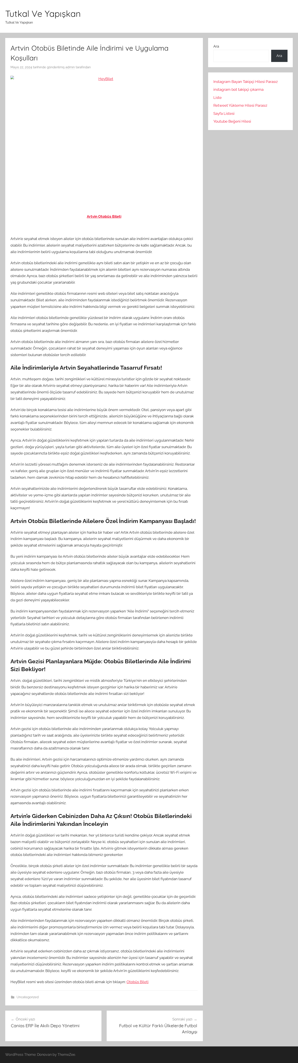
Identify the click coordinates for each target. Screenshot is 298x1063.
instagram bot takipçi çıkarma (238, 89)
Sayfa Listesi (224, 113)
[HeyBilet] (104, 138)
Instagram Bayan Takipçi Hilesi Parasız (245, 81)
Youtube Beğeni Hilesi (232, 121)
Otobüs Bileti (138, 982)
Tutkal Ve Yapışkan (43, 13)
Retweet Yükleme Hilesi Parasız (240, 105)
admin (70, 67)
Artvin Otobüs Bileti (104, 216)
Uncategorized (28, 997)
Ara (216, 46)
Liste (217, 97)
